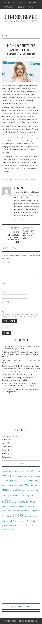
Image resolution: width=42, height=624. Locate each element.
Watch (10, 529)
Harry (33, 480)
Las (14, 485)
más (8, 496)
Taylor (28, 516)
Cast (19, 471)
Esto (24, 481)
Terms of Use (21, 7)
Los (24, 485)
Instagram (21, 179)
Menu (4, 35)
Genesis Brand (21, 17)
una (25, 521)
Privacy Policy (8, 7)
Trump (8, 520)
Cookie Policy (17, 2)
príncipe (17, 501)
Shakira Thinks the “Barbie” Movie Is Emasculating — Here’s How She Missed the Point (20, 384)
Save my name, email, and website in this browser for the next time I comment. (20, 315)
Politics (4, 446)
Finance (4, 439)
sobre (15, 515)
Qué (29, 501)
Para (26, 496)
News (6, 179)
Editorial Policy (31, 2)
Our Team (7, 2)
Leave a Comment (31, 57)
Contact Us (32, 7)
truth (17, 521)
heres (6, 485)
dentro (23, 476)
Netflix (17, 495)
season (25, 510)
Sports (4, 453)
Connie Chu (19, 57)
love (33, 486)
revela (16, 510)
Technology (6, 457)
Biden (5, 471)
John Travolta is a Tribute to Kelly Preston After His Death (13, 238)
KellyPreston (29, 179)
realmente (27, 506)
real (16, 506)
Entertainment (6, 436)
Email (5, 292)
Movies (30, 490)
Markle (7, 490)
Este (18, 481)
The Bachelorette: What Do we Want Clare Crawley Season (29, 234)
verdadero (27, 526)
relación (7, 510)
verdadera (14, 525)
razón (7, 506)
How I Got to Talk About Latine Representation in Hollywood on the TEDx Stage (18, 373)
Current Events (22, 606)
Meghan (19, 489)
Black (12, 471)
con (28, 471)
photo (35, 179)
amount (15, 179)
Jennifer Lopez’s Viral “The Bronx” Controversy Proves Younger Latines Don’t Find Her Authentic (20, 367)
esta (11, 480)
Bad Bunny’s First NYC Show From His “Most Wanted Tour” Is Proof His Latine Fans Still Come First (20, 353)
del (12, 476)
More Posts (19, 219)
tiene (35, 516)
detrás (32, 476)
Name (5, 283)
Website (5, 302)
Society (4, 450)
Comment (7, 262)
